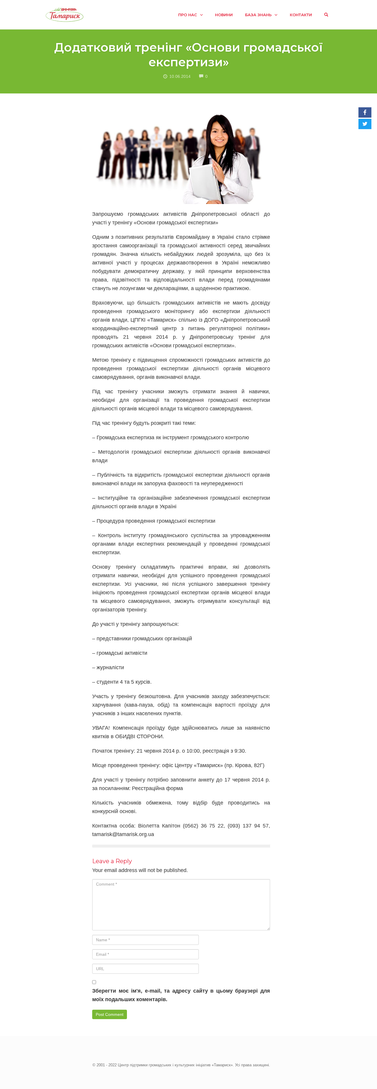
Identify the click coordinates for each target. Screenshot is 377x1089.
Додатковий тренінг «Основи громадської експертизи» (188, 54)
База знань (258, 14)
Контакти (301, 14)
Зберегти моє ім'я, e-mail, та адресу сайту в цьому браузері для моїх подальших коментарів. (181, 995)
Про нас (187, 14)
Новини (224, 14)
